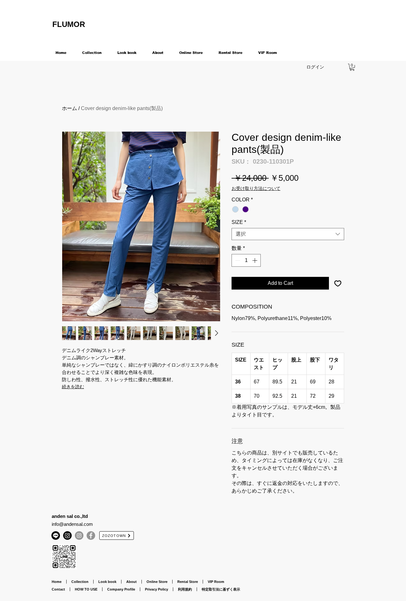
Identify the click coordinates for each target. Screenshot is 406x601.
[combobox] (288, 234)
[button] (352, 67)
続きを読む (73, 386)
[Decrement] (236, 260)
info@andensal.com (72, 524)
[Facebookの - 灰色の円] (91, 535)
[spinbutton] (246, 260)
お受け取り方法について (256, 188)
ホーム (69, 108)
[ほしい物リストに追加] (337, 283)
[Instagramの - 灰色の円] (79, 535)
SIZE (239, 222)
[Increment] (255, 260)
